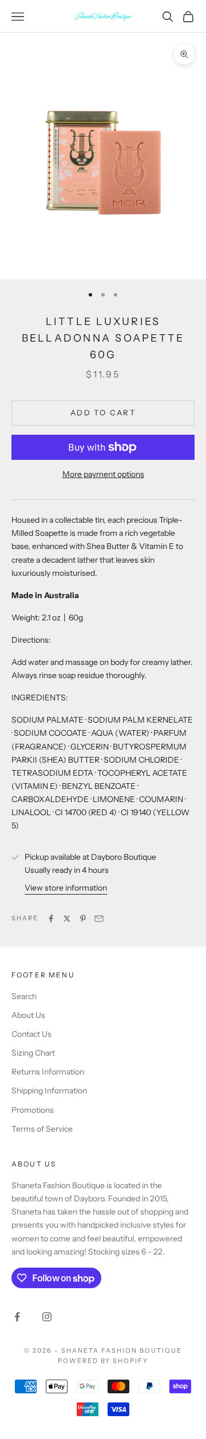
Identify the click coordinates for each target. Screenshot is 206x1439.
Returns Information (47, 1072)
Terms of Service (42, 1129)
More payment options (103, 474)
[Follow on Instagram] (47, 1316)
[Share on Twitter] (67, 918)
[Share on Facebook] (51, 918)
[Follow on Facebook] (17, 1316)
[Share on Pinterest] (83, 918)
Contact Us (31, 1034)
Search (24, 996)
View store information (66, 888)
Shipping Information (49, 1090)
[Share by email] (99, 918)
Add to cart (103, 412)
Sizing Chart (33, 1053)
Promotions (32, 1110)
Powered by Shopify (103, 1361)
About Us (28, 1015)
